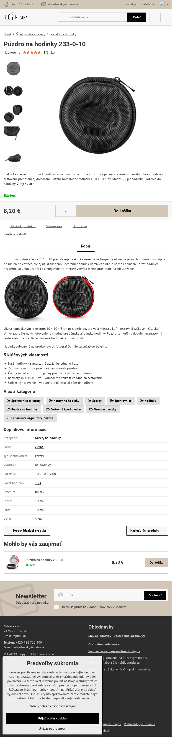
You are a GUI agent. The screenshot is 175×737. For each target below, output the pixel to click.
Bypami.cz (143, 669)
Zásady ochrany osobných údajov (52, 706)
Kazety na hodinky (48, 438)
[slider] (32, 52)
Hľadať (136, 17)
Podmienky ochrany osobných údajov (114, 651)
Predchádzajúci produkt (29, 530)
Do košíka (122, 210)
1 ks (38, 483)
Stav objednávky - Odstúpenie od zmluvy (116, 636)
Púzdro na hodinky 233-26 (44, 560)
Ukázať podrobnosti (52, 729)
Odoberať (155, 595)
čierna (39, 447)
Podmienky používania (139, 724)
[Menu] (166, 17)
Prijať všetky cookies (52, 718)
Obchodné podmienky (103, 644)
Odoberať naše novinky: (32, 602)
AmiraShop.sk (125, 669)
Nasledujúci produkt (144, 530)
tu (138, 662)
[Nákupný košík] (154, 17)
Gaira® (21, 234)
